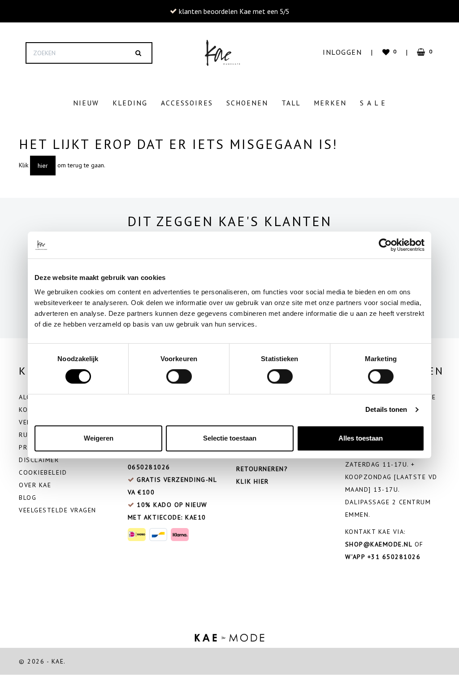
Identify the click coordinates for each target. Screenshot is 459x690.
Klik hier (252, 481)
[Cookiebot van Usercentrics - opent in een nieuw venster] (385, 245)
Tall (290, 102)
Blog (27, 497)
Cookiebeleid (43, 472)
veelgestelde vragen (57, 510)
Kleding (130, 102)
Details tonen (386, 409)
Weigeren (98, 438)
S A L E (373, 102)
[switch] (179, 376)
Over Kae (35, 485)
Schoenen (247, 102)
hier (43, 166)
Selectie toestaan (229, 438)
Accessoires (187, 102)
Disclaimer (39, 460)
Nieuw (86, 102)
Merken (330, 102)
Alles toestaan (360, 438)
